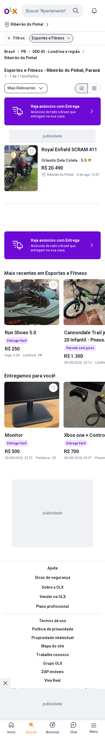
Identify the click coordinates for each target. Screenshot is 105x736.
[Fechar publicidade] (5, 683)
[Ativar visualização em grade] (94, 88)
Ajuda (52, 568)
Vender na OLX (53, 597)
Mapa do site (52, 646)
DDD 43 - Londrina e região (56, 51)
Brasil (9, 51)
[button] (52, 10)
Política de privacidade (52, 629)
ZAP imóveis (52, 672)
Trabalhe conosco (52, 655)
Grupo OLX (52, 663)
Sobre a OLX (53, 587)
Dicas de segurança (52, 577)
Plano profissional (52, 606)
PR (23, 51)
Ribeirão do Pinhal (20, 58)
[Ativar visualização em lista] (81, 88)
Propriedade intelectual (53, 638)
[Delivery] (17, 111)
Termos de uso (52, 621)
